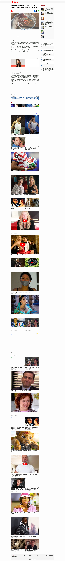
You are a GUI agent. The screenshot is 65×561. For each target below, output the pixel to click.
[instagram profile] (51, 555)
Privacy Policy (31, 556)
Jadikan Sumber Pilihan (25, 29)
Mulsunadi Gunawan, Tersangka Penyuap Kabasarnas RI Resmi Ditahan (17, 98)
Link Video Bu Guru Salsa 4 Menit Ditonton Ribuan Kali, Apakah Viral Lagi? (48, 48)
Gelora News (34, 559)
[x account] (49, 555)
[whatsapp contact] (52, 555)
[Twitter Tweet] (36, 11)
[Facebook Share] (35, 11)
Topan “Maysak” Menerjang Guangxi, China (47, 60)
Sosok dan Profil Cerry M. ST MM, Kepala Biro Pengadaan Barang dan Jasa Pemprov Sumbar (48, 69)
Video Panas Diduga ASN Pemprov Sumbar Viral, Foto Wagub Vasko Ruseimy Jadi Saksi (48, 62)
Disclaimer (24, 556)
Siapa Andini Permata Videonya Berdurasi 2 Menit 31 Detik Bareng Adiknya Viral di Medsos (48, 51)
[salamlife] (46, 555)
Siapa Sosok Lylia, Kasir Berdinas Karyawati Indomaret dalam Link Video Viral (48, 44)
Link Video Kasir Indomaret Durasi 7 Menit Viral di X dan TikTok (48, 57)
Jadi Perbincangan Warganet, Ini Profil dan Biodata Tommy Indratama (48, 54)
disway (15, 94)
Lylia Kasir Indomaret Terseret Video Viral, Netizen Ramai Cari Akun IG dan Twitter (48, 66)
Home (24, 555)
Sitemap (37, 556)
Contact (37, 555)
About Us (30, 555)
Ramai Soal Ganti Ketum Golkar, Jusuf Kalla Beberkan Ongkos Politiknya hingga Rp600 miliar (32, 98)
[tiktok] (48, 555)
